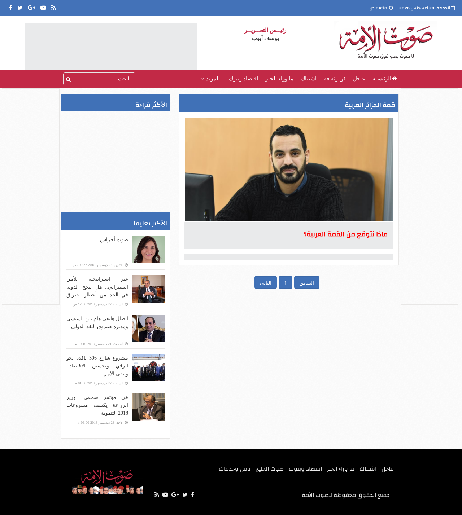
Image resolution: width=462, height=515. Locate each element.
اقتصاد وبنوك (243, 79)
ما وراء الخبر (279, 79)
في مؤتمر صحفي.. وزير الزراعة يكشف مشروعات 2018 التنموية (97, 405)
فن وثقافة (335, 79)
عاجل (359, 79)
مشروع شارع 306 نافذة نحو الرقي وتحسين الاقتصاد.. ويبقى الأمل (97, 366)
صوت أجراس (114, 239)
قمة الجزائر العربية (370, 105)
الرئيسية (381, 79)
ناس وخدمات (234, 468)
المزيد (212, 79)
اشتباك (309, 79)
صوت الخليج (270, 468)
